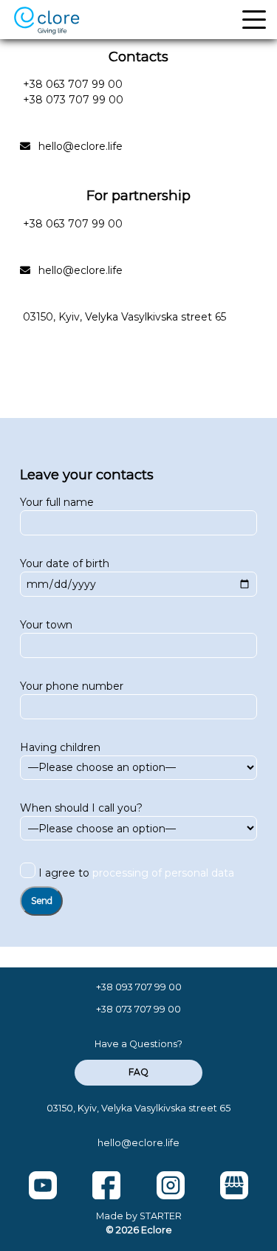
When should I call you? (81, 808)
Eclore (156, 1229)
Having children (60, 747)
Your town (46, 624)
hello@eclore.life (80, 146)
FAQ (138, 1071)
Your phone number (71, 686)
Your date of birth (64, 563)
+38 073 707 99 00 (73, 99)
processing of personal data (163, 873)
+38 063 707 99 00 (73, 84)
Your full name (57, 502)
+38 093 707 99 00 (139, 987)
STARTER (161, 1215)
